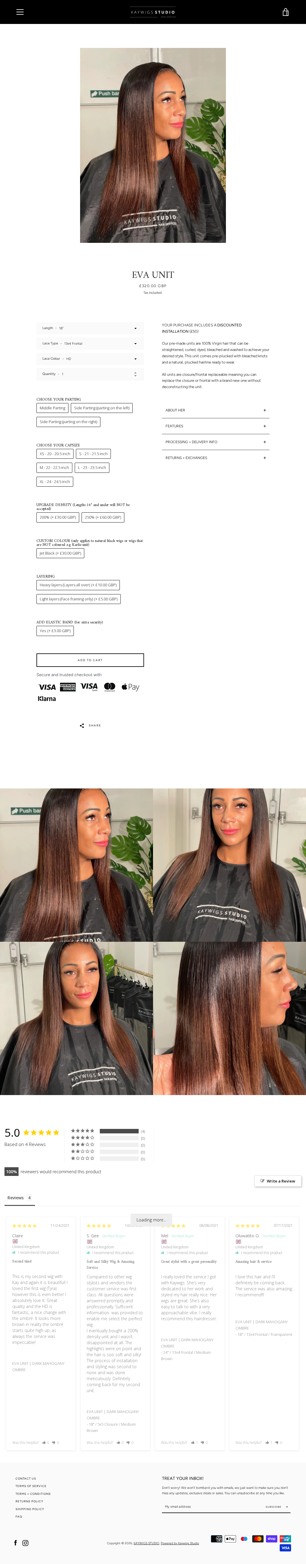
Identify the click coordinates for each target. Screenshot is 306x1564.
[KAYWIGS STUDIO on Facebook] (16, 1543)
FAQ (19, 1516)
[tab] (216, 410)
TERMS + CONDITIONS (33, 1493)
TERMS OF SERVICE (31, 1486)
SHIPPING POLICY (30, 1509)
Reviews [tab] (15, 1197)
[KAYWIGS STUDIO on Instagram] (25, 1543)
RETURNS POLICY (29, 1501)
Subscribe (274, 1506)
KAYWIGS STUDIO (146, 1543)
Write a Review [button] (281, 1181)
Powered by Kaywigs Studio (180, 1543)
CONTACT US (26, 1478)
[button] (45, 1442)
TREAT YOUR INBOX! (183, 1478)
